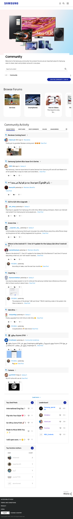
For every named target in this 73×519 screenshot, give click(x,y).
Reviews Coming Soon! (17, 135)
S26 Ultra (11, 310)
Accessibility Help (7, 499)
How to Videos (53, 108)
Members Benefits (29, 187)
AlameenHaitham (14, 278)
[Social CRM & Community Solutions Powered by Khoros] (68, 493)
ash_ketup (12, 206)
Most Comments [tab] (34, 129)
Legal (3, 509)
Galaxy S (27, 206)
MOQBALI (14, 263)
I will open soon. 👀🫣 (15, 440)
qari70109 (12, 375)
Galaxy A (23, 166)
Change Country (16, 513)
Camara (11, 370)
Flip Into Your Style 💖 (15, 416)
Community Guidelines (32, 340)
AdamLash (12, 140)
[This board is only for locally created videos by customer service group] (53, 99)
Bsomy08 (12, 187)
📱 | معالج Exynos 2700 (17, 335)
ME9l (10, 166)
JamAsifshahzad (14, 250)
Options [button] (67, 75)
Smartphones (33, 108)
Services (12, 108)
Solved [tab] (44, 129)
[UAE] (11, 3)
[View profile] (6, 140)
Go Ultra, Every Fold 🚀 (15, 423)
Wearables (27, 140)
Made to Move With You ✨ (15, 431)
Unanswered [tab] (54, 129)
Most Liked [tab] (21, 129)
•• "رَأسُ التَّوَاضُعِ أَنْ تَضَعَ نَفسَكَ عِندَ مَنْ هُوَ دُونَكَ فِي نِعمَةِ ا (29, 183)
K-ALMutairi (12, 340)
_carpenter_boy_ (14, 228)
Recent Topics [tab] (10, 129)
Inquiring (11, 273)
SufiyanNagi (13, 314)
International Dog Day (15, 408)
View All (20, 402)
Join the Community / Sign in (59, 79)
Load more (35, 397)
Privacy (3, 506)
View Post (44, 143)
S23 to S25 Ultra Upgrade (18, 202)
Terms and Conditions (8, 502)
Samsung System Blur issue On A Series (23, 161)
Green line (12, 223)
